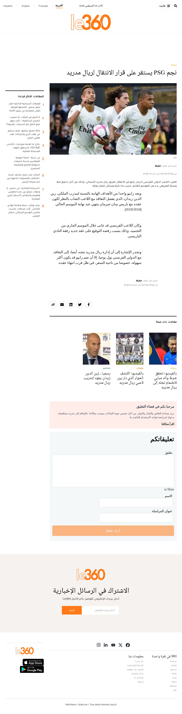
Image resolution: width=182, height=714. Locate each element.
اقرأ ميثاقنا (168, 423)
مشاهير (173, 686)
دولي (175, 690)
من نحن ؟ (139, 661)
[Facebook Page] (128, 645)
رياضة (174, 65)
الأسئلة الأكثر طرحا (135, 665)
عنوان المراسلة (162, 511)
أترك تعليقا (113, 530)
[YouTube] (113, 645)
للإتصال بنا (138, 677)
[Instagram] (99, 645)
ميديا (174, 677)
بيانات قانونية (137, 673)
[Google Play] (32, 668)
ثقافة (174, 673)
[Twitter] (120, 645)
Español (8, 5)
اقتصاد (174, 665)
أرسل (72, 610)
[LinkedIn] (106, 645)
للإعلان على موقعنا (135, 669)
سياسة (173, 661)
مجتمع (173, 669)
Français (43, 5)
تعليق (168, 452)
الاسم (168, 496)
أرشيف (140, 681)
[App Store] (33, 661)
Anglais (26, 5)
